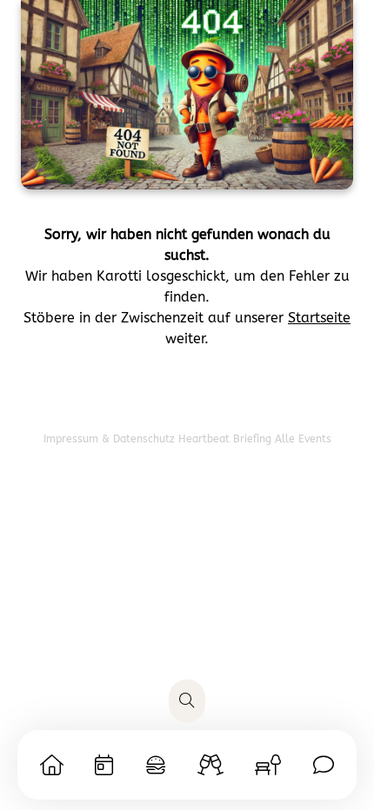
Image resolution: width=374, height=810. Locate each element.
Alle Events (303, 439)
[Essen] (155, 765)
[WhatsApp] (323, 765)
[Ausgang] (210, 765)
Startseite (319, 317)
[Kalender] (104, 765)
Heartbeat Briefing (226, 439)
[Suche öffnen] (187, 701)
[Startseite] (51, 765)
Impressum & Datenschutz (110, 439)
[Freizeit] (268, 765)
